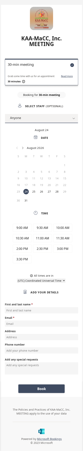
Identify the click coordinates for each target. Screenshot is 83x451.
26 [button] (41, 191)
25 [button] (33, 191)
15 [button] (64, 178)
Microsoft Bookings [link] (49, 439)
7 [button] (57, 172)
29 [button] (64, 191)
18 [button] (33, 185)
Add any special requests (21, 359)
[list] (41, 73)
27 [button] (49, 191)
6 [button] (49, 172)
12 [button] (41, 178)
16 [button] (18, 185)
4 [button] (34, 172)
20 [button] (49, 185)
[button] (17, 148)
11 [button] (33, 178)
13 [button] (49, 178)
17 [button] (26, 185)
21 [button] (56, 185)
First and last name (17, 304)
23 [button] (18, 191)
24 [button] (26, 191)
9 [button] (18, 178)
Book (41, 388)
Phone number (15, 344)
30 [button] (18, 200)
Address (10, 331)
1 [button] (64, 165)
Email (8, 318)
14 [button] (56, 178)
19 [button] (41, 185)
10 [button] (26, 178)
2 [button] (18, 172)
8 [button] (64, 172)
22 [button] (64, 185)
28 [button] (56, 191)
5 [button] (41, 172)
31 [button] (26, 200)
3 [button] (26, 172)
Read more (67, 76)
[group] (41, 244)
